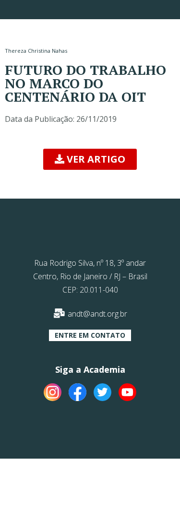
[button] (90, 159)
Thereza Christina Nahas (36, 50)
